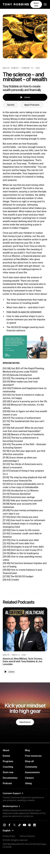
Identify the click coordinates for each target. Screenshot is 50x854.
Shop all (29, 761)
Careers (29, 778)
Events (6, 756)
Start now (8, 772)
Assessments (32, 772)
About (6, 750)
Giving (28, 783)
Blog (27, 750)
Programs (8, 761)
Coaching (8, 767)
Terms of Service (27, 836)
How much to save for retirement (24, 312)
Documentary (10, 778)
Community (31, 767)
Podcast (7, 783)
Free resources (33, 756)
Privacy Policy (9, 836)
